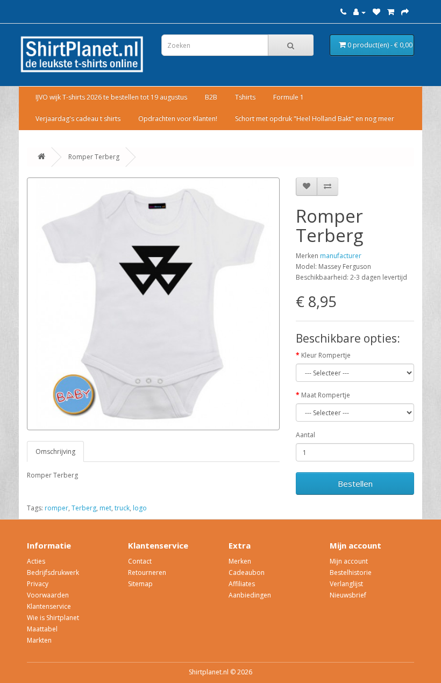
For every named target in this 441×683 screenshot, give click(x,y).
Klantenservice (49, 606)
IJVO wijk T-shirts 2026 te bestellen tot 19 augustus (111, 97)
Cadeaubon (247, 572)
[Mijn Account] (359, 12)
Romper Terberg (93, 156)
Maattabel (42, 629)
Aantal (305, 434)
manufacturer (340, 255)
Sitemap (140, 583)
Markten (39, 640)
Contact (140, 561)
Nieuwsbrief (348, 595)
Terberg (84, 508)
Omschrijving (55, 451)
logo (140, 508)
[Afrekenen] (405, 12)
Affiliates (242, 583)
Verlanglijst (346, 583)
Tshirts (245, 97)
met (105, 508)
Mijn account (349, 561)
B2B (211, 97)
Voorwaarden (48, 595)
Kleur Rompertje (326, 355)
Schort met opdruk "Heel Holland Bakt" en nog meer (314, 118)
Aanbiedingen (250, 595)
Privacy (37, 583)
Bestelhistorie (351, 572)
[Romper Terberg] (153, 303)
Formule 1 (288, 97)
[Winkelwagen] (390, 12)
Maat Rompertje (325, 395)
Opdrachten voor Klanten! (177, 118)
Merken (240, 561)
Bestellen (355, 483)
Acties (36, 561)
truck (122, 508)
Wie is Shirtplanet (53, 617)
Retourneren (147, 572)
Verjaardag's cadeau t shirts (77, 118)
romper (56, 508)
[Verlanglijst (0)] (376, 12)
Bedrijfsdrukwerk (53, 572)
